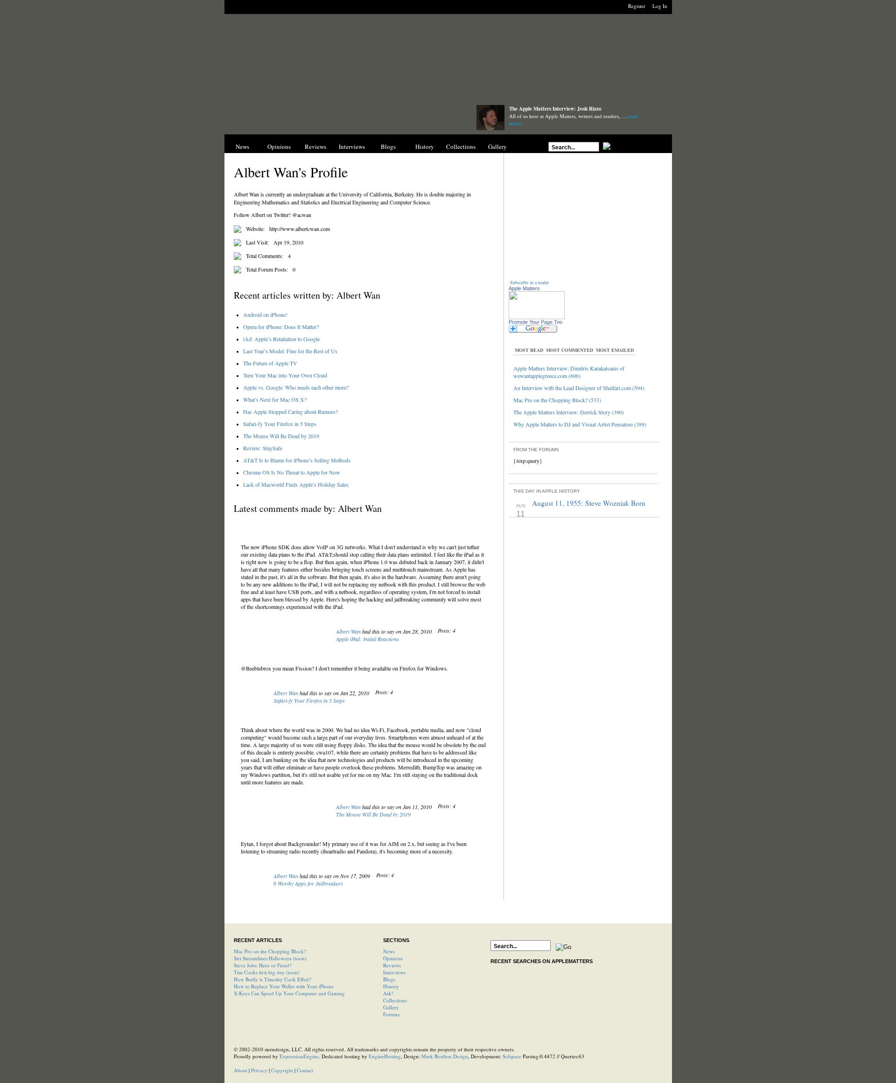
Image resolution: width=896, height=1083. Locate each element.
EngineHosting (385, 1056)
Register (636, 5)
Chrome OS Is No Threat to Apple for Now (291, 472)
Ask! (388, 993)
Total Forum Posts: (267, 269)
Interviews (352, 146)
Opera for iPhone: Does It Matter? (281, 326)
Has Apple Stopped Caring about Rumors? (290, 411)
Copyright (282, 1070)
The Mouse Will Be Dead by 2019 (281, 436)
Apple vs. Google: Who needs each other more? (296, 387)
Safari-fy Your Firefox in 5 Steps (279, 423)
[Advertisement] (448, 61)
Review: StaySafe (262, 448)
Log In (659, 5)
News (242, 146)
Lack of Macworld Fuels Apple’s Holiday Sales (296, 484)
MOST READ (529, 350)
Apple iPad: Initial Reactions (367, 639)
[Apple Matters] (341, 118)
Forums (391, 1014)
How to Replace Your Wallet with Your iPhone (284, 986)
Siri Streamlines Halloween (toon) (270, 958)
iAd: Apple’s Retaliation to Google (281, 338)
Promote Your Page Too (535, 322)
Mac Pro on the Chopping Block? (270, 951)
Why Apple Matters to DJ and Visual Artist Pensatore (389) (579, 424)
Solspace (512, 1056)
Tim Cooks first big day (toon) (267, 972)
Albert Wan (348, 631)
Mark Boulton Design (444, 1056)
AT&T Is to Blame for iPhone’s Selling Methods (296, 460)
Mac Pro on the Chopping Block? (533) (557, 400)
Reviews (315, 146)
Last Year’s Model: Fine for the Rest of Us (290, 351)
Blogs (388, 146)
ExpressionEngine (299, 1056)
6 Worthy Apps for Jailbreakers (308, 883)
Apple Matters (524, 288)
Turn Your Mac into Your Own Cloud (285, 375)
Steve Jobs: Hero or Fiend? (263, 965)
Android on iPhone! (265, 314)
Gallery (497, 146)
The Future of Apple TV (270, 363)
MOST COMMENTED (569, 350)
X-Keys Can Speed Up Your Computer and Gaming (289, 993)
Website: (255, 228)
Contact (305, 1070)
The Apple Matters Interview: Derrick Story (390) (568, 412)
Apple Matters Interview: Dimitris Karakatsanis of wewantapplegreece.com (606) (568, 371)
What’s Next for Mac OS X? (275, 399)
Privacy (259, 1070)
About (240, 1070)
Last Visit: (257, 242)
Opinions (279, 146)
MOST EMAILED (615, 350)
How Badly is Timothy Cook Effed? (272, 979)
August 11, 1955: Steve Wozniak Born (588, 503)
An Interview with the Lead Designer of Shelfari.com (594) (578, 387)
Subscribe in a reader (529, 282)
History (424, 146)
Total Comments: (264, 255)
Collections (461, 146)
